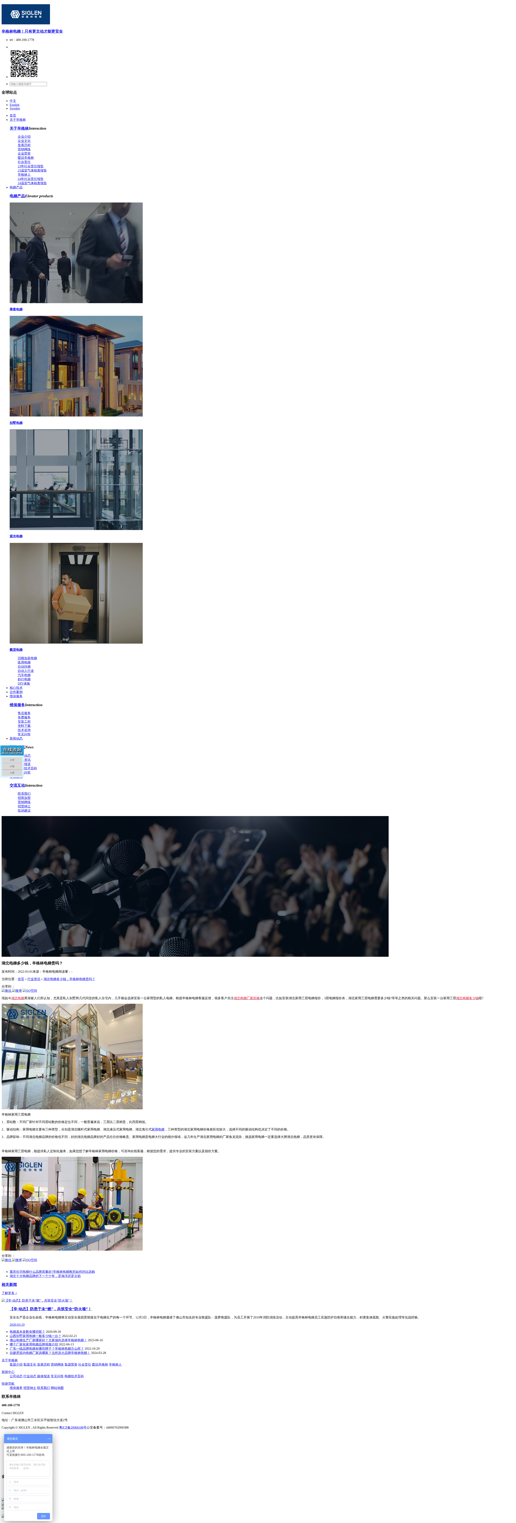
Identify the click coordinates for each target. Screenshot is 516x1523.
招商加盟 (24, 798)
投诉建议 (24, 810)
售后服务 (24, 713)
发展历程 (24, 145)
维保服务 (16, 696)
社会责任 (24, 162)
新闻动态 (16, 738)
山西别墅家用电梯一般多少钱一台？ (35, 1336)
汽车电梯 (24, 675)
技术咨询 (24, 730)
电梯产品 (16, 187)
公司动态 (24, 755)
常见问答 (24, 734)
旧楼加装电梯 (27, 658)
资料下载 (24, 725)
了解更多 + (9, 1293)
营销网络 (24, 149)
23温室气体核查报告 (32, 170)
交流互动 (17, 785)
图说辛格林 (26, 157)
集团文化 (29, 1364)
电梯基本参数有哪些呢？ (27, 1331)
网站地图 (57, 1388)
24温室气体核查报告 (32, 183)
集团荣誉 (70, 1364)
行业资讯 (24, 760)
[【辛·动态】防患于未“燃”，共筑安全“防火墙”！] (37, 1300)
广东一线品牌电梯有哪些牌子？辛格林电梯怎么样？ (47, 1348)
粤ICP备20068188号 (73, 1427)
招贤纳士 (24, 806)
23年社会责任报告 (31, 166)
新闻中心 (8, 1372)
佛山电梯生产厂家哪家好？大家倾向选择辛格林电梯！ (48, 1340)
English (14, 104)
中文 (13, 100)
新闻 (9, 1284)
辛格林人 (24, 174)
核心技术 (16, 687)
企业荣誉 (24, 153)
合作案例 (16, 692)
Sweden (15, 108)
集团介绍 (16, 1364)
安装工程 (24, 721)
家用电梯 (158, 1129)
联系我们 (24, 793)
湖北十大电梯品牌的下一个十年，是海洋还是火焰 (45, 1276)
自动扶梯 (24, 666)
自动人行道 (26, 671)
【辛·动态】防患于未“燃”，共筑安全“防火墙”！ (51, 1309)
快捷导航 (8, 1383)
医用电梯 (24, 662)
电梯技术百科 (27, 768)
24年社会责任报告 (31, 179)
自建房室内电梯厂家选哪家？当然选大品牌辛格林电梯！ (50, 1353)
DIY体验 (24, 683)
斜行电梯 (24, 679)
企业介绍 (24, 136)
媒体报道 (24, 764)
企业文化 (24, 141)
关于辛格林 (18, 119)
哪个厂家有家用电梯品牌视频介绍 (34, 1344)
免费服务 (24, 717)
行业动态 (29, 1376)
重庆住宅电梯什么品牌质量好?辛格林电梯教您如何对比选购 (52, 1271)
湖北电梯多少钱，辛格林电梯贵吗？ (69, 979)
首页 (13, 115)
